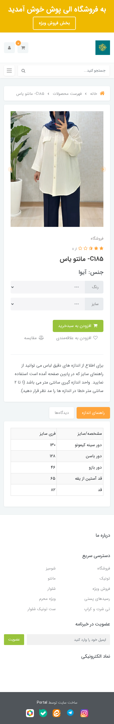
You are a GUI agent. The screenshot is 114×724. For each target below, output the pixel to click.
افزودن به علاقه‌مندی (74, 338)
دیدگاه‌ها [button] (62, 413)
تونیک (105, 578)
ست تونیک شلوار (42, 609)
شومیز (51, 568)
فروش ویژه (101, 589)
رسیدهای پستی (97, 599)
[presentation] (103, 169)
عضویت (14, 639)
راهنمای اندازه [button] (93, 413)
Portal (42, 703)
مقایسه (31, 338)
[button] (22, 47)
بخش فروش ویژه (54, 23)
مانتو (52, 578)
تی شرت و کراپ (97, 609)
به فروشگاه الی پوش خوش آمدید (57, 9)
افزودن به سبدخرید (75, 326)
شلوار (51, 589)
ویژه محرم (47, 599)
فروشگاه (103, 568)
